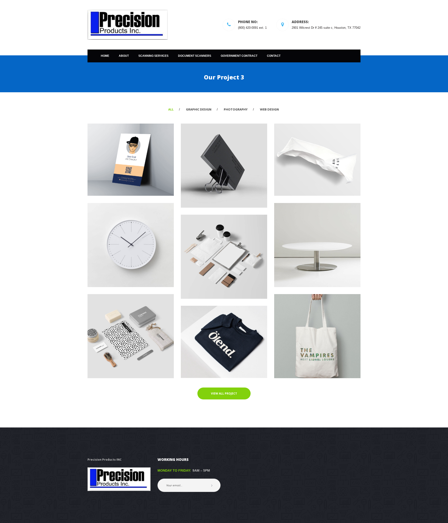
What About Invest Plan (130, 148)
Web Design (269, 109)
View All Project (224, 393)
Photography (236, 109)
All (171, 109)
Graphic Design (198, 109)
